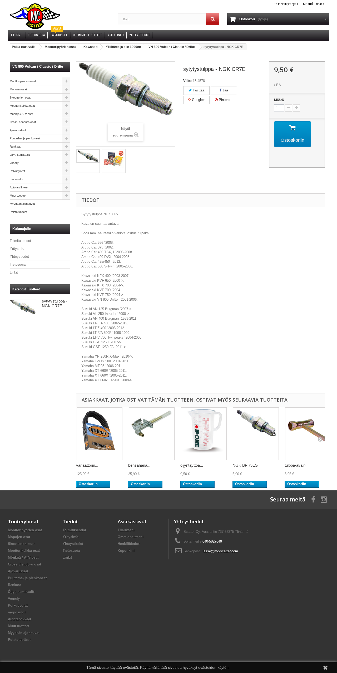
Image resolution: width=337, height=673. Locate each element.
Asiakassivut (132, 521)
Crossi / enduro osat (23, 122)
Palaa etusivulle (24, 47)
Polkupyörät (17, 171)
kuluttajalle (21, 229)
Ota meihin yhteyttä (285, 4)
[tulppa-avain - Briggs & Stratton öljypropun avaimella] (308, 433)
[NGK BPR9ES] (256, 433)
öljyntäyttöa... (191, 465)
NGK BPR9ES (245, 465)
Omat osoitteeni (130, 537)
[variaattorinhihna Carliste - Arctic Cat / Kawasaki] (99, 433)
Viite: (187, 81)
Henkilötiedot (128, 544)
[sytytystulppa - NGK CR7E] (88, 156)
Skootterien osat (20, 97)
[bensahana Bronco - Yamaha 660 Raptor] (152, 433)
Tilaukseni (126, 530)
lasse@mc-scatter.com (220, 551)
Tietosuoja (18, 264)
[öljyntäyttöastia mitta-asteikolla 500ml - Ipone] (204, 433)
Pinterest (225, 100)
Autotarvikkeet (19, 187)
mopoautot (16, 179)
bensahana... (139, 465)
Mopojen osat (18, 89)
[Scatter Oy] (59, 16)
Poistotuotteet (18, 211)
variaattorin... (87, 465)
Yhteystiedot (19, 257)
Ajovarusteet (18, 130)
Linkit (14, 272)
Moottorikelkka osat (22, 105)
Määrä (279, 100)
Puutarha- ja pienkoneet (25, 138)
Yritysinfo (17, 249)
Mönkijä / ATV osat (21, 113)
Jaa (224, 90)
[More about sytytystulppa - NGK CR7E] (23, 307)
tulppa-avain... (297, 465)
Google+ (198, 100)
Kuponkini (126, 551)
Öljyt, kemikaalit (20, 154)
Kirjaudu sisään (313, 4)
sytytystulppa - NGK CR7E (54, 303)
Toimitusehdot (20, 241)
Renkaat (15, 146)
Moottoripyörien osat (23, 81)
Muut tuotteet (18, 195)
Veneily (14, 162)
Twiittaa (198, 90)
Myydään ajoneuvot (22, 203)
